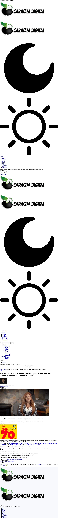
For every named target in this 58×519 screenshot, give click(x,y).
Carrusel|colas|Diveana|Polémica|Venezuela (14, 459)
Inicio (1, 369)
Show (4, 369)
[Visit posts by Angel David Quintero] (3, 384)
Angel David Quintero (4, 386)
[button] (3, 174)
